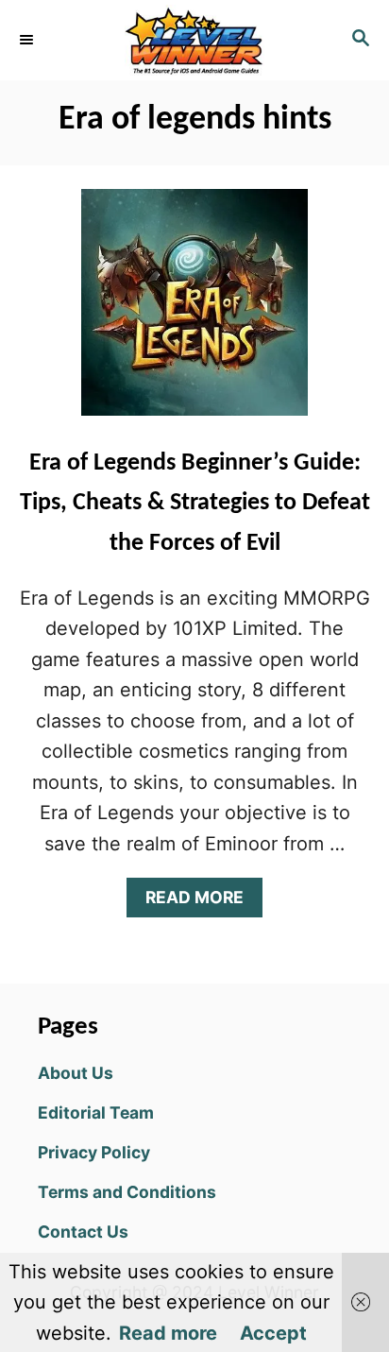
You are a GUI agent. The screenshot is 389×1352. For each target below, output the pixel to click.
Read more (168, 1333)
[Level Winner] (194, 40)
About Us (75, 1073)
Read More (200, 901)
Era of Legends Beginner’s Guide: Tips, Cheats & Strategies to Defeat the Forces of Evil (195, 503)
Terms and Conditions (127, 1192)
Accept (273, 1333)
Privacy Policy (94, 1152)
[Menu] (28, 39)
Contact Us (83, 1231)
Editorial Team (96, 1112)
